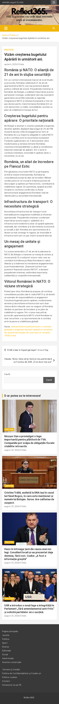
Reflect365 (29, 697)
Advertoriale (8, 658)
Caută (7, 374)
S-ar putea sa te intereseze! (22, 395)
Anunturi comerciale (11, 662)
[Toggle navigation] (6, 28)
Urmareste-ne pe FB (11, 685)
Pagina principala (10, 631)
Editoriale (6, 650)
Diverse (5, 647)
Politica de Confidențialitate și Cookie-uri (21, 673)
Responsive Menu (54, 2)
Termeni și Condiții (11, 669)
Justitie (9, 486)
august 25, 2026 (11, 450)
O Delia (21, 64)
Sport (4, 643)
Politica (8, 50)
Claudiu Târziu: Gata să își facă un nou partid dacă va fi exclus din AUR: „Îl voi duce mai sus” (28, 360)
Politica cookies (9, 677)
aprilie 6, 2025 (10, 64)
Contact (6, 681)
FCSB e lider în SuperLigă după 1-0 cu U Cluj (27, 350)
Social (5, 654)
